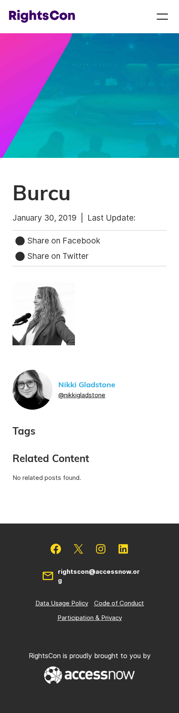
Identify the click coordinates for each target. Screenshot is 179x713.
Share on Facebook (62, 241)
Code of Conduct (119, 603)
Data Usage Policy (61, 603)
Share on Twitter (57, 256)
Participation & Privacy (89, 618)
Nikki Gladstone (86, 385)
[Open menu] (162, 16)
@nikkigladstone (81, 395)
